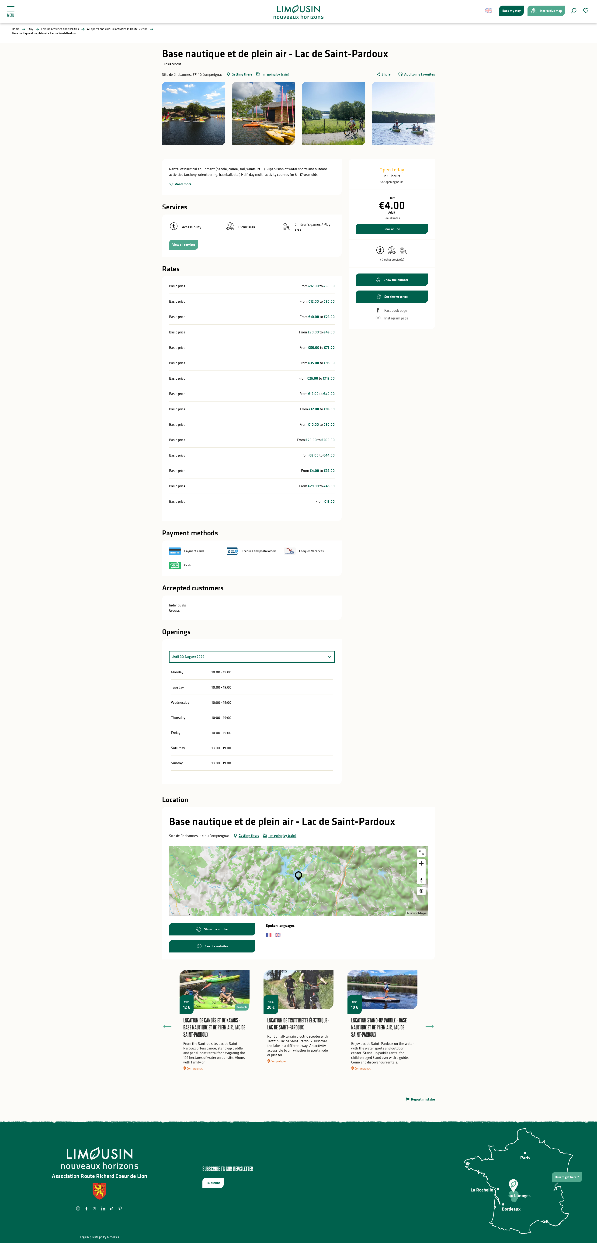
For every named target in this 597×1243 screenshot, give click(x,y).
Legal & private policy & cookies (99, 1237)
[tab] (247, 656)
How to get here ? (567, 1177)
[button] (574, 11)
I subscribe (213, 1183)
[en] (489, 10)
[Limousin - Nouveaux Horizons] (298, 11)
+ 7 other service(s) (392, 259)
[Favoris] (586, 10)
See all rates (392, 218)
